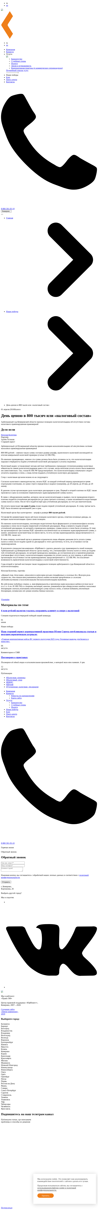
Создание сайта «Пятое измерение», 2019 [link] (10, 1011)
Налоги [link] (14, 63)
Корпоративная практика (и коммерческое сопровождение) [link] (37, 68)
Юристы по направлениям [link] (22, 696)
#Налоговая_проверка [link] (15, 678)
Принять (45, 1195)
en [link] (7, 5)
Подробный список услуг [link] (17, 70)
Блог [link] (8, 77)
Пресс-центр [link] (11, 80)
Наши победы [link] (12, 311)
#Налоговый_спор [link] (14, 680)
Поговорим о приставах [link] (14, 657)
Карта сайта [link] (16, 698)
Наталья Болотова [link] (9, 435)
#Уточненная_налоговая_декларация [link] (22, 687)
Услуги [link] (9, 700)
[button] (6, 211)
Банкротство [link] (16, 59)
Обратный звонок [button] (9, 852)
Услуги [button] (9, 54)
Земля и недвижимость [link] (21, 66)
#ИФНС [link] (9, 682)
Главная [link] (9, 218)
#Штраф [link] (9, 684)
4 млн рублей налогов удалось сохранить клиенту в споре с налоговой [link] (40, 610)
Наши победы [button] (12, 75)
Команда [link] (10, 52)
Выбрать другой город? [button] (11, 893)
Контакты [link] (10, 82)
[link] (7, 902)
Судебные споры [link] (18, 61)
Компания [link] (10, 49)
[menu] (49, 1066)
